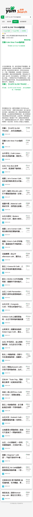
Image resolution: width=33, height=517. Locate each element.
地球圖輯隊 (23, 21)
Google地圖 (6, 31)
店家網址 (23, 31)
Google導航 (15, 31)
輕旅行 (15, 21)
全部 (3, 21)
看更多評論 (27, 40)
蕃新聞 (9, 21)
